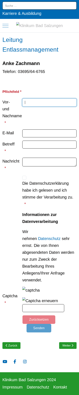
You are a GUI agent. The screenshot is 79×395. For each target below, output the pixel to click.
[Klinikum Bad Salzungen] (39, 25)
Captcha (9, 296)
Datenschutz (49, 238)
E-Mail (8, 133)
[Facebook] (14, 361)
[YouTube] (4, 361)
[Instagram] (24, 361)
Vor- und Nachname (11, 109)
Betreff (8, 144)
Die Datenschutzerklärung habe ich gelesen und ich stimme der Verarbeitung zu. (47, 190)
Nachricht (10, 161)
